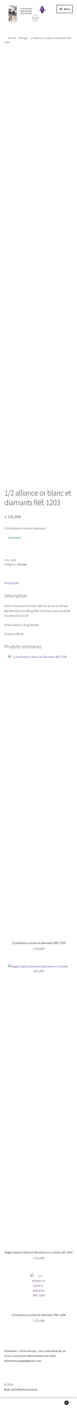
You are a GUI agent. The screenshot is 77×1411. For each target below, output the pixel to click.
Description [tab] (11, 583)
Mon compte (13, 1404)
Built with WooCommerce (20, 1389)
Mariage (23, 38)
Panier (59, 1401)
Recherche (38, 1404)
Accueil (12, 38)
